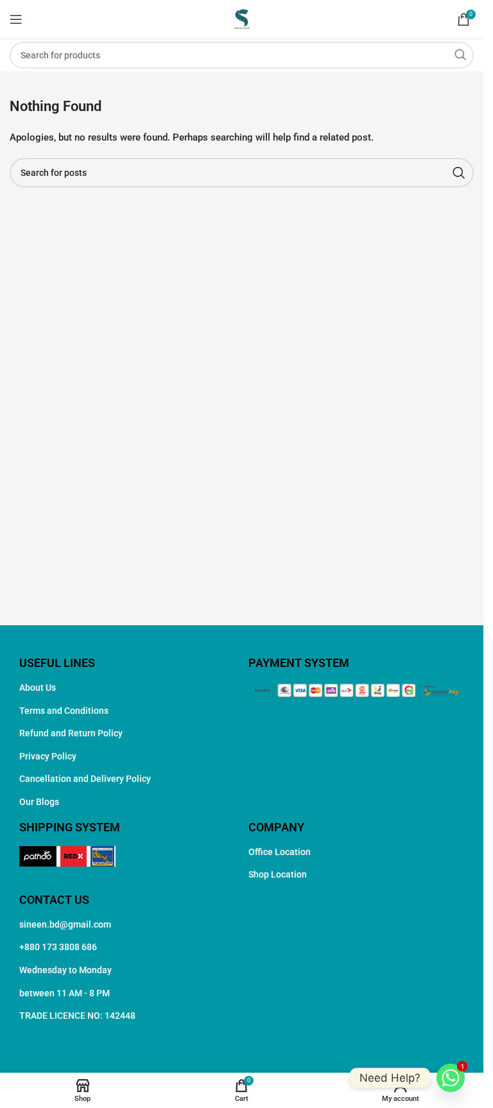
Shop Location (277, 874)
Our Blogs (39, 802)
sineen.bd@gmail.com (65, 924)
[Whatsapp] (451, 1078)
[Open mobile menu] (16, 19)
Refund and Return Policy (71, 733)
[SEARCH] (460, 55)
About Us (37, 687)
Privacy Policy (47, 756)
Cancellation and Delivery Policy (85, 779)
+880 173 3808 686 (58, 947)
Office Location (279, 852)
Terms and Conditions (63, 710)
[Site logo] (242, 18)
